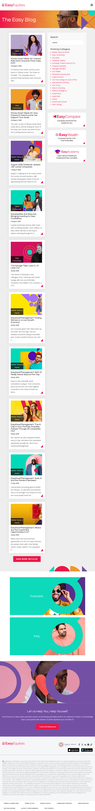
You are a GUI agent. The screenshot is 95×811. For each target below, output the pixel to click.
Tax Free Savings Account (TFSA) (64, 80)
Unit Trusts (56, 85)
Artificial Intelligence (59, 91)
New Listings (57, 104)
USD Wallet (56, 71)
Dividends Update (58, 60)
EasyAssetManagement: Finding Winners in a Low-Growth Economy (26, 320)
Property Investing (59, 66)
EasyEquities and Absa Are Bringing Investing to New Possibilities (23, 216)
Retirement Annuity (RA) (61, 74)
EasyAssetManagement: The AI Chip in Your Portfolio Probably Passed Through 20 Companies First (26, 427)
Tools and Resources (47, 727)
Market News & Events (60, 52)
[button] (90, 5)
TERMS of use (29, 803)
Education (56, 58)
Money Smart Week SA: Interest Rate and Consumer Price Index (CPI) (26, 61)
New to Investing (58, 88)
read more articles (27, 559)
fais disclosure (9, 808)
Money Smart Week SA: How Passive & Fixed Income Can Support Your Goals (24, 115)
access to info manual (29, 808)
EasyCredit (56, 96)
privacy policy (45, 803)
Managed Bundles (59, 69)
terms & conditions (11, 803)
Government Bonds (59, 102)
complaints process (64, 803)
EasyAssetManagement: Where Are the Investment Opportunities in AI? (26, 530)
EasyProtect (56, 93)
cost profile (49, 808)
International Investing (60, 82)
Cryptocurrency (57, 77)
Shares (54, 99)
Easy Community (58, 55)
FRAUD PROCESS (83, 803)
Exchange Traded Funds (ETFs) (63, 63)
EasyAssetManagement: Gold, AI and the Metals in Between (26, 479)
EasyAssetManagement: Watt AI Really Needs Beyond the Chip (26, 373)
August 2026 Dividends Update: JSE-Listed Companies (26, 166)
